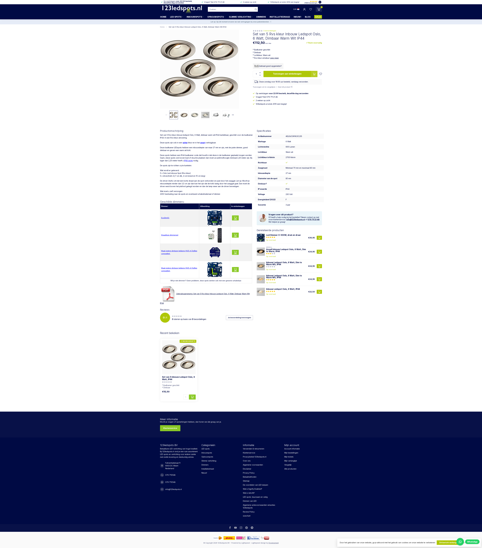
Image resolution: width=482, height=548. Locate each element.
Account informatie (292, 449)
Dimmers (261, 17)
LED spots (176, 17)
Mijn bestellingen (291, 453)
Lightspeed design (259, 543)
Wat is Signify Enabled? (252, 489)
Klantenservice (170, 428)
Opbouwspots (215, 17)
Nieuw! (297, 17)
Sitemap (246, 481)
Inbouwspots (194, 17)
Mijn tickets (288, 457)
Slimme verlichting (240, 17)
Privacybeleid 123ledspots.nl (254, 457)
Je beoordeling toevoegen (239, 318)
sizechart (246, 516)
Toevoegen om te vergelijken (264, 87)
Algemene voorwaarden (253, 465)
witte (185, 143)
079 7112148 (170, 475)
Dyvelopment (274, 543)
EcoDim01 (165, 218)
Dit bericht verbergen (449, 542)
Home (163, 17)
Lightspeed (245, 543)
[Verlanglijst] (310, 9)
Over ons (247, 461)
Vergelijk (288, 465)
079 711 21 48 (313, 219)
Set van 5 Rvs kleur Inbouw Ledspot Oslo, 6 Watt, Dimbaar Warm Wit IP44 (197, 27)
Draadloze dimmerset (169, 235)
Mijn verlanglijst (290, 461)
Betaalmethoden (249, 477)
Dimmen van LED (250, 501)
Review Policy (249, 512)
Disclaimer (247, 469)
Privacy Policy (249, 473)
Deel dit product (284, 87)
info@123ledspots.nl (295, 219)
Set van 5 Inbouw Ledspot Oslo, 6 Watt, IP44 (178, 378)
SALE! (318, 17)
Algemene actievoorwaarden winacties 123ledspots (259, 506)
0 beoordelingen (269, 31)
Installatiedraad (280, 17)
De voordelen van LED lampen (255, 485)
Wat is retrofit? (249, 493)
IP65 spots (188, 161)
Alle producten (290, 469)
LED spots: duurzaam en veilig (255, 497)
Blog (308, 17)
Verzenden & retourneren (253, 449)
